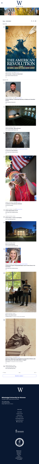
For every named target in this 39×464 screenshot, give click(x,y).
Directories (19, 412)
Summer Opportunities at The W (11, 210)
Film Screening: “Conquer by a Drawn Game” (14, 74)
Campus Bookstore (19, 420)
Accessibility (19, 459)
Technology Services (19, 418)
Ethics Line (19, 454)
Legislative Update (19, 458)
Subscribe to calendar (19, 375)
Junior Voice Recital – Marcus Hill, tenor (13, 128)
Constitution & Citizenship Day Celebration (13, 203)
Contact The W (19, 413)
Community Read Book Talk (10, 366)
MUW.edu (19, 450)
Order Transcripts (19, 416)
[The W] (19, 2)
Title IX (19, 455)
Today (19, 372)
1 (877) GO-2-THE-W (9, 403)
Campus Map (20, 421)
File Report (19, 453)
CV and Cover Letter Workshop (11, 150)
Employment (19, 415)
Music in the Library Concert (10, 314)
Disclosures (19, 452)
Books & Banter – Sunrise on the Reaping (13, 217)
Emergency (19, 456)
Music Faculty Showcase (10, 244)
